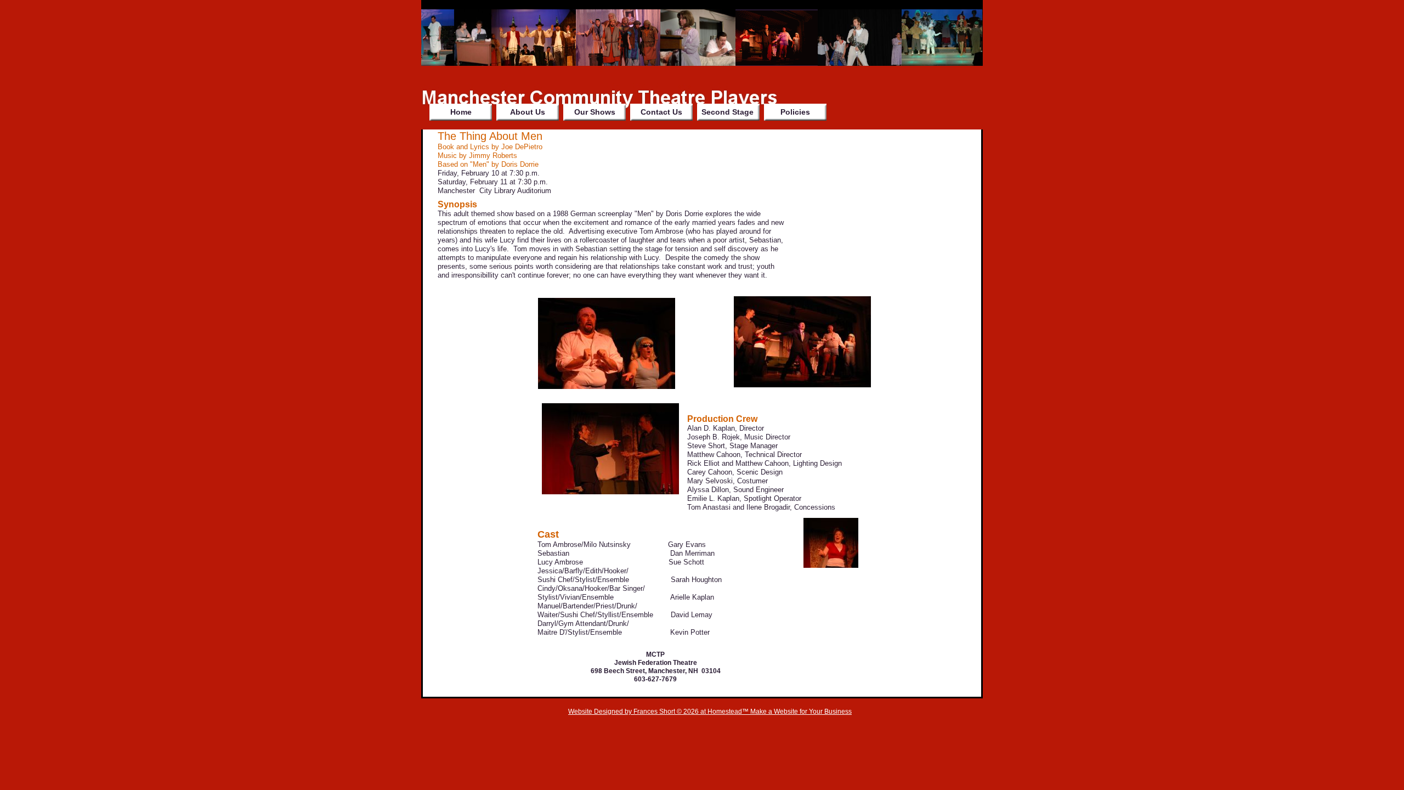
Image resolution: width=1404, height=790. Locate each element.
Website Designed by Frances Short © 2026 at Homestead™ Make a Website (683, 711)
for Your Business (825, 711)
